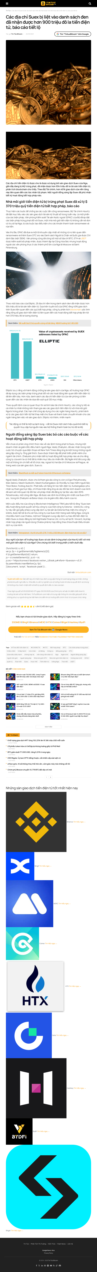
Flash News (61, 1244)
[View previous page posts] (46, 777)
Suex (26, 662)
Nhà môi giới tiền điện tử (59, 658)
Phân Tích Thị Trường (38, 1244)
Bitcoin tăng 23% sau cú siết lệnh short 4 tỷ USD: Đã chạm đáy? (75, 676)
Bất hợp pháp (55, 648)
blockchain (75, 309)
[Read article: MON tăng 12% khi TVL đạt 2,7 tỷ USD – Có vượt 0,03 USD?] (10, 706)
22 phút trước (12, 743)
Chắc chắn (11, 651)
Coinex (56, 622)
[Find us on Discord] (60, 1265)
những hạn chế (76, 658)
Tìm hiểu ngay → (79, 822)
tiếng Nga (55, 662)
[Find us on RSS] (54, 1265)
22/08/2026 (64, 679)
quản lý (10, 662)
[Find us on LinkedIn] (42, 1265)
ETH (70, 651)
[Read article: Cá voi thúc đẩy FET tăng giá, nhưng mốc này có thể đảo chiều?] (55, 686)
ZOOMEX (16, 622)
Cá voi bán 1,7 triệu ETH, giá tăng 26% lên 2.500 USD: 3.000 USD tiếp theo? (30, 695)
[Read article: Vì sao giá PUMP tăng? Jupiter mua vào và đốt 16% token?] (55, 706)
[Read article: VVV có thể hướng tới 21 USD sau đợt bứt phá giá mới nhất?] (55, 696)
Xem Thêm (48, 727)
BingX (25, 622)
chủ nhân (32, 651)
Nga (56, 655)
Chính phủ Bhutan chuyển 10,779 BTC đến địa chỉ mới (30, 770)
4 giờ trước (11, 766)
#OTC (45, 648)
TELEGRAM (62, 637)
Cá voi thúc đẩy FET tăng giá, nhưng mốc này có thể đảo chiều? (76, 685)
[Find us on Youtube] (51, 1265)
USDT (83, 238)
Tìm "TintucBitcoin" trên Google (74, 34)
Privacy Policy (48, 1253)
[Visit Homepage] (48, 3)
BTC (64, 648)
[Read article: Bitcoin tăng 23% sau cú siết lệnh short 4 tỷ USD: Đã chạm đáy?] (55, 677)
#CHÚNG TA (35, 648)
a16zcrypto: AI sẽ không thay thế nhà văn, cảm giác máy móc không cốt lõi (39, 764)
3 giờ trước (11, 760)
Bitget (65, 622)
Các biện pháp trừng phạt (78, 648)
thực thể (34, 662)
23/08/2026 (20, 679)
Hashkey (73, 622)
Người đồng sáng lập (78, 655)
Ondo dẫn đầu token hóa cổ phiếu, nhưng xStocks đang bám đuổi (29, 715)
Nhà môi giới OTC (40, 658)
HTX (49, 622)
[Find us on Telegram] (48, 1265)
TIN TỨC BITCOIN (28, 637)
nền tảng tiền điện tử (45, 655)
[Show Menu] (7, 3)
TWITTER (71, 637)
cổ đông (42, 651)
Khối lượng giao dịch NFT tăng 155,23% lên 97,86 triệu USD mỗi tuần (36, 740)
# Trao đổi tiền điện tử (19, 648)
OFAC (87, 658)
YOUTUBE (53, 637)
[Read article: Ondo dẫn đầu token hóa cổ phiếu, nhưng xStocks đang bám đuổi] (10, 716)
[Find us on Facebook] (36, 1265)
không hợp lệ (29, 655)
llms (53, 1250)
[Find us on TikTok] (56, 1265)
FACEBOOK (43, 637)
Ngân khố (64, 655)
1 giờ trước (11, 749)
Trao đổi (65, 662)
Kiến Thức (51, 1244)
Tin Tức (26, 1244)
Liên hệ (70, 1244)
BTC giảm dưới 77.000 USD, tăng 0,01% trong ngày (29, 752)
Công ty (50, 651)
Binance (34, 622)
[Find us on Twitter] (39, 1265)
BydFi (82, 622)
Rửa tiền (18, 662)
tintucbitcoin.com (83, 572)
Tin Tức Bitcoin (16, 34)
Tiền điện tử (44, 662)
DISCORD (79, 637)
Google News (46, 1250)
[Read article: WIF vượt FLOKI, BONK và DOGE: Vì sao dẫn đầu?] (10, 686)
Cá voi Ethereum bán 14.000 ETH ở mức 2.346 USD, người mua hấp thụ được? (75, 715)
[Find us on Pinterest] (45, 1265)
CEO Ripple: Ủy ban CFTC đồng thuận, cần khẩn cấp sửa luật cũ (34, 758)
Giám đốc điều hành (14, 655)
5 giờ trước (11, 772)
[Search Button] (90, 3)
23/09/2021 (30, 34)
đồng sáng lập (61, 651)
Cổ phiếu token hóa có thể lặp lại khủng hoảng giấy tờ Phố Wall (34, 746)
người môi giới (12, 658)
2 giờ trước (11, 754)
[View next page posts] (50, 777)
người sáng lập (25, 658)
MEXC (42, 622)
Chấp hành (22, 651)
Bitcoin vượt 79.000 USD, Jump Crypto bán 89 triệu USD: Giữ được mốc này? (31, 676)
